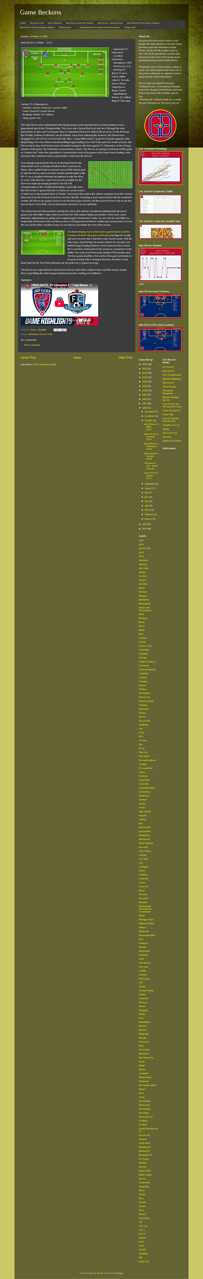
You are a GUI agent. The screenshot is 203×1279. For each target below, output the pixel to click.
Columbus (144, 673)
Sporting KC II (145, 1155)
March (148, 510)
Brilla (141, 614)
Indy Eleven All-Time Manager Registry (37, 27)
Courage (143, 681)
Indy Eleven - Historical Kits (110, 23)
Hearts (142, 807)
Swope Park (144, 1182)
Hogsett (143, 815)
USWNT (142, 1249)
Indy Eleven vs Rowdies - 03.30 (151, 437)
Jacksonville (144, 827)
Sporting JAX (145, 1147)
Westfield (143, 1253)
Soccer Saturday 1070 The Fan (171, 419)
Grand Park (144, 780)
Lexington (143, 866)
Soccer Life (144, 1135)
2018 (144, 399)
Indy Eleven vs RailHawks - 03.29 (151, 446)
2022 (145, 381)
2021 (144, 386)
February (149, 514)
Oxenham (143, 998)
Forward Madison (147, 760)
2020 (145, 390)
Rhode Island (145, 1077)
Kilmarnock (144, 839)
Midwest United (146, 923)
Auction (142, 576)
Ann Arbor (144, 568)
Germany (143, 776)
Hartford (143, 799)
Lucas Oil (143, 886)
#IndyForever (65, 27)
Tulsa (141, 1210)
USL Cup (143, 1226)
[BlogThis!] (57, 330)
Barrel (142, 588)
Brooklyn (143, 618)
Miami (142, 915)
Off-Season (144, 978)
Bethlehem (144, 599)
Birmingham (145, 603)
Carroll (142, 642)
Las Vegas (144, 859)
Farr (141, 728)
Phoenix (143, 1026)
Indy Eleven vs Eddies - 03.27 (151, 476)
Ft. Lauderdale (146, 768)
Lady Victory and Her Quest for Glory (172, 405)
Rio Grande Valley (147, 1085)
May (147, 501)
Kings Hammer (146, 843)
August (148, 488)
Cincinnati (144, 665)
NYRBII (142, 971)
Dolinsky (143, 705)
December (150, 411)
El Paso (142, 713)
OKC (141, 982)
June (147, 497)
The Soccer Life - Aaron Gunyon (151, 466)
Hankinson (144, 795)
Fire (141, 744)
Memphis (143, 902)
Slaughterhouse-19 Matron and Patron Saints (100, 27)
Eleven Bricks (169, 386)
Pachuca (143, 1002)
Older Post (125, 357)
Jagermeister (145, 831)
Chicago (143, 657)
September (150, 483)
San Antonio (145, 1109)
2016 (144, 408)
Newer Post (28, 357)
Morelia (142, 947)
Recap (142, 1061)
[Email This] (54, 330)
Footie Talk (168, 414)
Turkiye (142, 1214)
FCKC (142, 732)
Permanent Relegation (168, 392)
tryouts (142, 1206)
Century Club (145, 646)
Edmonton (33, 334)
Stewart (142, 1166)
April (147, 505)
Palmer (142, 1006)
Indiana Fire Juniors (172, 440)
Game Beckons (40, 12)
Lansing (143, 855)
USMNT (142, 1238)
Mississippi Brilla (147, 935)
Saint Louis (144, 1105)
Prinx (141, 1045)
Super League (145, 1174)
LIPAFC (142, 870)
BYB (141, 634)
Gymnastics (144, 791)
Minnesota (144, 931)
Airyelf (100, 1273)
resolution (144, 1073)
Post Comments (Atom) (45, 364)
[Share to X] (60, 330)
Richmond (144, 1081)
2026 (145, 364)
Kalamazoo (144, 835)
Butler (142, 630)
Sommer (143, 1139)
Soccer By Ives (170, 433)
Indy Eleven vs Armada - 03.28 (151, 456)
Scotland (143, 1120)
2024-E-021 (144, 548)
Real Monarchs (146, 1057)
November (150, 416)
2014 (144, 528)
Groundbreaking (147, 788)
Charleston (144, 649)
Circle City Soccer (171, 410)
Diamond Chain (146, 701)
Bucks (142, 622)
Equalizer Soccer (171, 425)
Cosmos (143, 677)
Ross (141, 1093)
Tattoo (142, 1190)
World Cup (144, 1261)
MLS (141, 939)
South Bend (144, 1143)
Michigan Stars (146, 919)
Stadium (143, 1162)
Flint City (143, 752)
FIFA (141, 736)
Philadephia (144, 1022)
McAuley (143, 894)
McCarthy (143, 898)
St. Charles (144, 1159)
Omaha (142, 986)
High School (145, 811)
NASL (49, 334)
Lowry (142, 882)
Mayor (142, 890)
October (149, 420)
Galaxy (142, 772)
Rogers (142, 1089)
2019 (144, 394)
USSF (141, 1245)
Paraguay (143, 1010)
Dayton (142, 685)
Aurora (142, 580)
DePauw (143, 689)
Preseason (144, 1041)
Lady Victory (145, 851)
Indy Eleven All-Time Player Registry (143, 23)
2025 (144, 368)
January (148, 518)
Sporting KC (144, 1151)
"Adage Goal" (130, 27)
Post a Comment (32, 345)
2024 (145, 373)
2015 (144, 524)
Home (23, 23)
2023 (145, 377)
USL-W (142, 1234)
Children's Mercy (147, 661)
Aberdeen (143, 560)
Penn (141, 1018)
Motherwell (144, 951)
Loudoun (143, 874)
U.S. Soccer (168, 367)
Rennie (142, 1069)
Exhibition (144, 724)
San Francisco (146, 1116)
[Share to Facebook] (62, 330)
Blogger (119, 1273)
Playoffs (143, 1038)
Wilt (141, 1257)
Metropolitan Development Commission (145, 909)
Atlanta (142, 572)
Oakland (143, 974)
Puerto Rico (144, 1049)
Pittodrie (143, 1030)
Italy (141, 823)
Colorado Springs (147, 669)
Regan (142, 1065)
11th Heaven (168, 382)
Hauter (142, 803)
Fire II (141, 748)
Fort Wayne (144, 756)
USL (141, 1222)
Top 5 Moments (55, 23)
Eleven (42, 334)
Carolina (143, 638)
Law (141, 863)
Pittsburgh (144, 1034)
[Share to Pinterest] (65, 330)
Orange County (146, 990)
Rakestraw (144, 1053)
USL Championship (172, 375)
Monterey (143, 943)
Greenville (144, 784)
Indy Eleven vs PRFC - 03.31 (151, 427)
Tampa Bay (144, 1186)
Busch (142, 626)
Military (142, 927)
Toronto (142, 1202)
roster (142, 1097)
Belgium (143, 595)
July (147, 492)
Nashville (143, 955)
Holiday (142, 819)
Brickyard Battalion (172, 379)
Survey (142, 1178)
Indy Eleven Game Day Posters (79, 23)
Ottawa (142, 994)
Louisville (143, 878)
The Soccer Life (37, 23)
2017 (144, 403)
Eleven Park (144, 720)
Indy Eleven (168, 371)
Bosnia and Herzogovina (145, 608)
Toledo (142, 1194)
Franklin (143, 764)
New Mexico (145, 962)
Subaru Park (144, 1170)
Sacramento (144, 1101)
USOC (142, 1241)
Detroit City (144, 697)
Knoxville (143, 847)
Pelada (142, 1014)
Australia (143, 584)
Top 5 (141, 1198)
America (143, 564)
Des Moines (144, 693)
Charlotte (143, 653)
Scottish (143, 1124)
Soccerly (167, 437)
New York (143, 967)
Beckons (143, 591)
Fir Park (142, 740)
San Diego (144, 1113)
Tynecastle (144, 1218)
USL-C (142, 1230)
